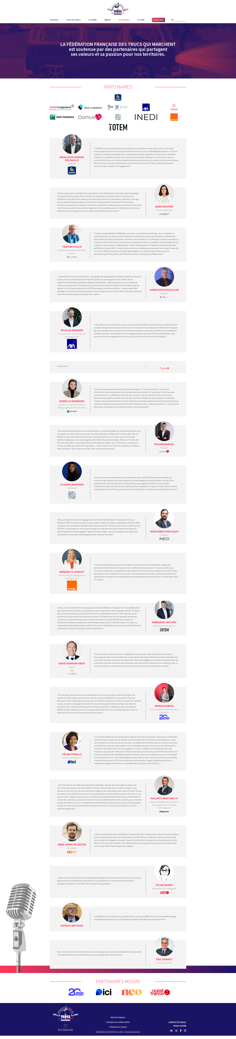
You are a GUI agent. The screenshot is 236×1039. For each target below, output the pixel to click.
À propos (54, 20)
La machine (158, 20)
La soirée (92, 20)
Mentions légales (118, 1017)
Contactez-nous (177, 1022)
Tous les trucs (73, 20)
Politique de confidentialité (118, 1022)
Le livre (141, 20)
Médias (107, 20)
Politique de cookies (118, 1027)
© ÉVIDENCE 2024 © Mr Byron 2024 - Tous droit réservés (118, 1031)
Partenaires (124, 20)
